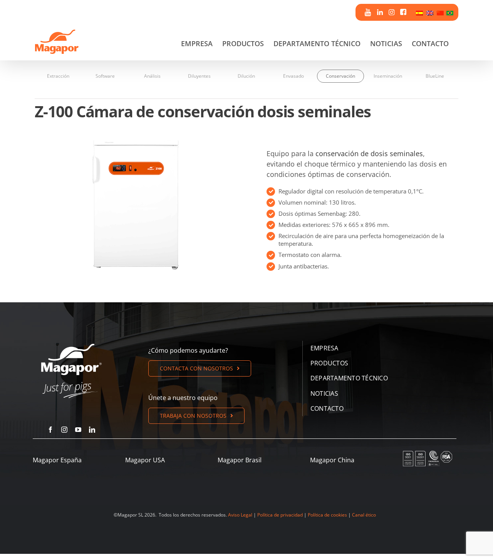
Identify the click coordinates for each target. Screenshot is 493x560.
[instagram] (64, 430)
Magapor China (332, 460)
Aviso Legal (240, 515)
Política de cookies (327, 515)
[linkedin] (92, 430)
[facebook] (50, 430)
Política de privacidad (280, 515)
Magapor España (57, 460)
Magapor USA (145, 460)
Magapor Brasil (240, 460)
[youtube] (78, 430)
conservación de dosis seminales (369, 153)
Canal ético (364, 515)
